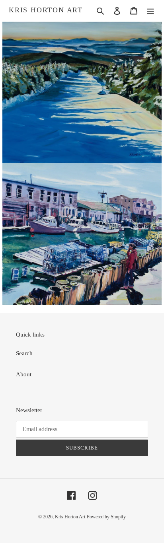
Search (24, 353)
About (23, 374)
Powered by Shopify (106, 517)
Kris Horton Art (46, 10)
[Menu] (150, 10)
